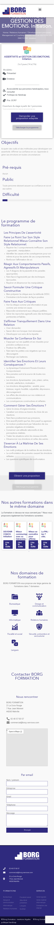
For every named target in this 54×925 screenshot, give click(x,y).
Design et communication (39, 605)
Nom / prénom (12, 780)
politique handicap (8, 922)
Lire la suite (7, 544)
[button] (40, 9)
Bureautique (14, 604)
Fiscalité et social (14, 634)
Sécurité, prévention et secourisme (39, 635)
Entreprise (10, 788)
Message (10, 813)
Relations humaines (18, 33)
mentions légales (24, 919)
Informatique (15, 620)
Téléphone (10, 805)
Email (8, 797)
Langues (15, 650)
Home (5, 33)
